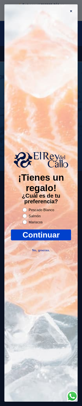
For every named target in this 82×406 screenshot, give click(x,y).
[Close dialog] (71, 11)
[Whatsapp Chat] (72, 396)
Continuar (41, 234)
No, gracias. (41, 250)
